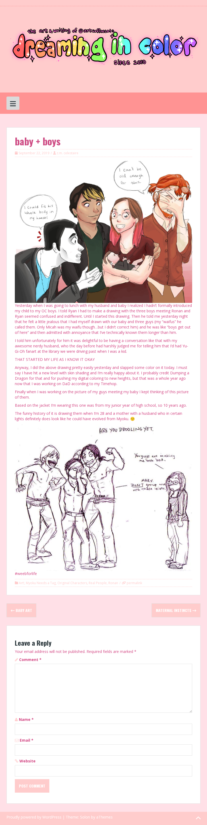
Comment (30, 659)
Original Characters (72, 583)
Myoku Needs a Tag (41, 583)
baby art (23, 610)
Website (27, 761)
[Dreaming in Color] (103, 49)
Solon (85, 817)
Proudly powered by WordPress (33, 817)
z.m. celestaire (67, 153)
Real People (98, 583)
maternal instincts (174, 610)
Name (26, 719)
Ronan (113, 583)
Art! (21, 583)
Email (26, 740)
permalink (134, 583)
